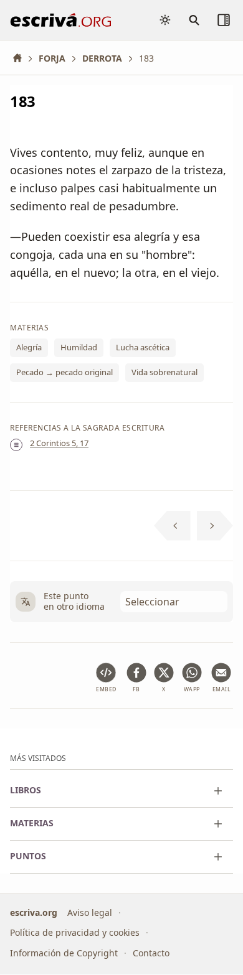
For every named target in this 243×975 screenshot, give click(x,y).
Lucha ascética (142, 347)
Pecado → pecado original (64, 372)
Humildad (78, 347)
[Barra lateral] (223, 20)
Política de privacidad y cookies (75, 933)
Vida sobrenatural (164, 372)
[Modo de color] (165, 20)
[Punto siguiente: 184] (215, 526)
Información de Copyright (64, 953)
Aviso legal (89, 912)
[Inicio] (22, 58)
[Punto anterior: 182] (172, 526)
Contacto (151, 953)
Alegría (29, 347)
